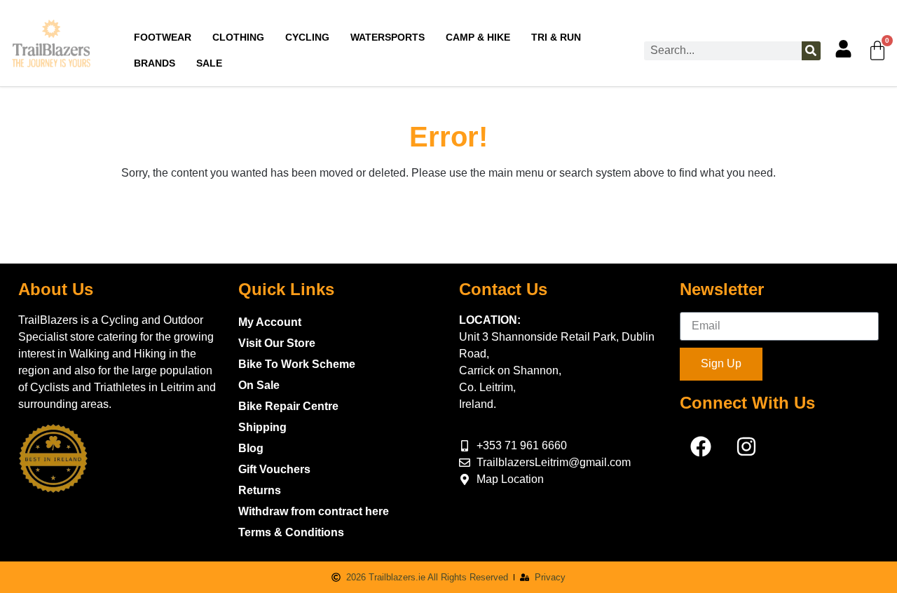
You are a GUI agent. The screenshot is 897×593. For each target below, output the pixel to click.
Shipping (262, 427)
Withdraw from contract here (313, 511)
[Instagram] (746, 446)
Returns (259, 490)
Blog (250, 448)
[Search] (811, 50)
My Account (269, 322)
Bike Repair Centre (288, 406)
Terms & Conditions (291, 532)
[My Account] (843, 48)
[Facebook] (701, 446)
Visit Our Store (276, 343)
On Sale (259, 385)
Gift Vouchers (274, 469)
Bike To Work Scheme (296, 364)
